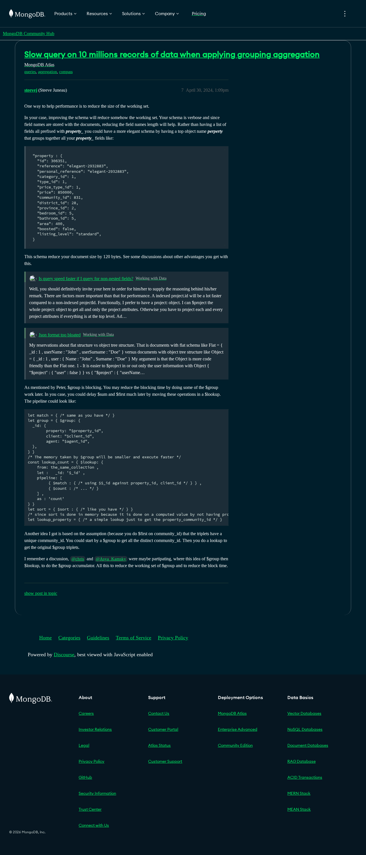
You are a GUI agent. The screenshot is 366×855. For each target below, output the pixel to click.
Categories (69, 638)
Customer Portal (163, 729)
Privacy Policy (173, 638)
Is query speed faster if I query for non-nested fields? (86, 278)
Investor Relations (95, 729)
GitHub (85, 777)
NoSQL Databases (305, 729)
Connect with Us (94, 825)
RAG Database (301, 761)
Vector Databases (304, 713)
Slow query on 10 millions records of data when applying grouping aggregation (172, 54)
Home (45, 638)
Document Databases (307, 745)
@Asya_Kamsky (111, 559)
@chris (77, 559)
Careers (86, 713)
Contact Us (158, 713)
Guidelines (98, 638)
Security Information (97, 793)
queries (30, 72)
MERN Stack (299, 793)
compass (66, 72)
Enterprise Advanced (237, 729)
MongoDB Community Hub (28, 33)
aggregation (47, 72)
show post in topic (40, 593)
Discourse (64, 654)
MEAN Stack (299, 809)
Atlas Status (159, 745)
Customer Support (165, 761)
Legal (84, 745)
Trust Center (90, 809)
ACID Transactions (304, 777)
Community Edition (235, 745)
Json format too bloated (60, 334)
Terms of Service (133, 638)
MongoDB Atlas (232, 713)
